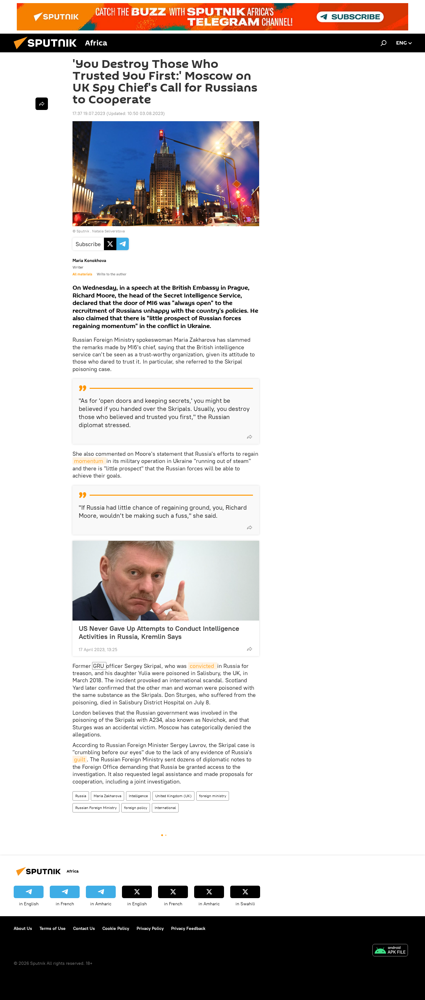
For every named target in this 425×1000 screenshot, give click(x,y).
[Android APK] (390, 951)
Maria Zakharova (107, 795)
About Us (23, 928)
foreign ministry (212, 795)
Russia (80, 795)
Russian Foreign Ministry (96, 807)
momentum (89, 460)
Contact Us (84, 928)
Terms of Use (53, 928)
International (165, 807)
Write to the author (111, 274)
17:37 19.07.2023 (88, 113)
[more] (249, 437)
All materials (82, 274)
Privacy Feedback (188, 928)
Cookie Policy (115, 928)
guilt (79, 759)
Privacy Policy (150, 928)
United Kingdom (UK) (173, 795)
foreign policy (135, 807)
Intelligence (138, 795)
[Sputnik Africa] (47, 51)
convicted (203, 665)
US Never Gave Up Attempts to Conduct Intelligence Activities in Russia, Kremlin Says (159, 632)
